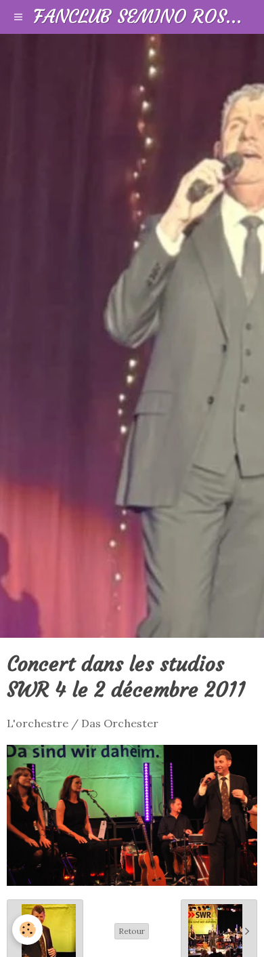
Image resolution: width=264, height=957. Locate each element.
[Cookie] (27, 929)
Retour (131, 931)
